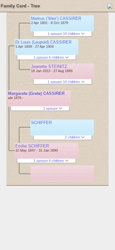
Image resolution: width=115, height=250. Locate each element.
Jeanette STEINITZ (49, 66)
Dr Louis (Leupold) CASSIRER (43, 42)
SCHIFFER (41, 122)
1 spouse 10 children (64, 34)
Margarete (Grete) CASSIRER (36, 93)
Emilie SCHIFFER (32, 146)
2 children (73, 137)
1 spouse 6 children (49, 57)
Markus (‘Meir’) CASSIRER (56, 18)
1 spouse (50, 108)
